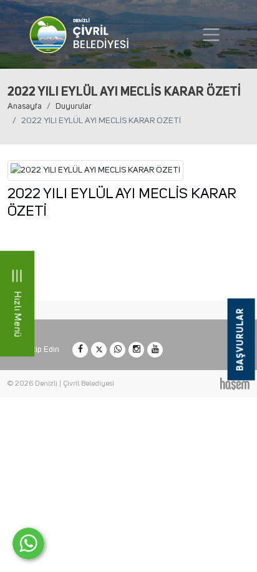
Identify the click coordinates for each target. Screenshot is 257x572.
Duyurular (74, 106)
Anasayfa (24, 106)
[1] (211, 35)
